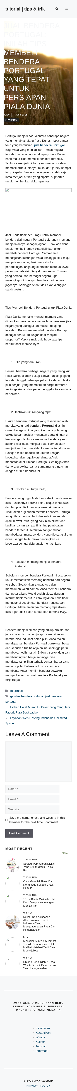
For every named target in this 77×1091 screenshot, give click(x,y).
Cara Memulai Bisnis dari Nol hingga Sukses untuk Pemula (38, 884)
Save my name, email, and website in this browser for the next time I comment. (37, 820)
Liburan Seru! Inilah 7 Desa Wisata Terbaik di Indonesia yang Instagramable (39, 965)
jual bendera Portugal (49, 145)
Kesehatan (43, 1028)
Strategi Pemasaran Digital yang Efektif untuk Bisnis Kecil (38, 867)
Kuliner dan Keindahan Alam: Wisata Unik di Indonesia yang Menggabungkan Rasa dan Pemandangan (39, 923)
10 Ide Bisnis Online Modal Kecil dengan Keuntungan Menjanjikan (38, 902)
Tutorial (40, 1046)
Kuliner (40, 1041)
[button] (57, 9)
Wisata (40, 1037)
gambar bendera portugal (27, 696)
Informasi (11, 120)
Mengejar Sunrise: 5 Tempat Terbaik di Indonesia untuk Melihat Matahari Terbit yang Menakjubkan (39, 945)
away (6, 114)
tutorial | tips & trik (25, 8)
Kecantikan (43, 1032)
